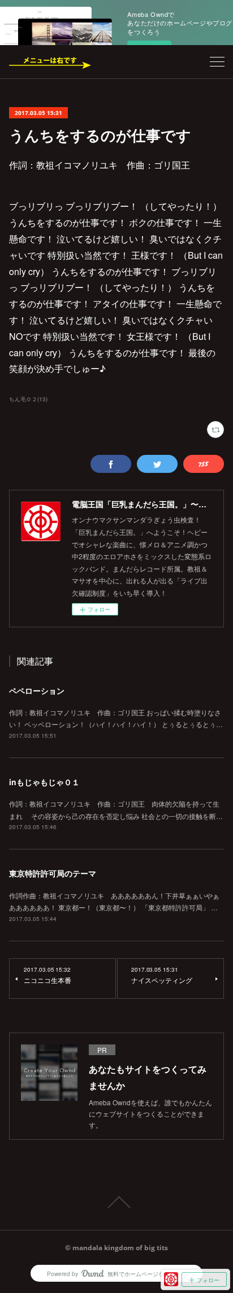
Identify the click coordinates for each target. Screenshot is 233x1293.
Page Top (116, 1202)
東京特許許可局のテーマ (52, 873)
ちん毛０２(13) (28, 399)
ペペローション (36, 690)
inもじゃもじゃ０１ (44, 781)
